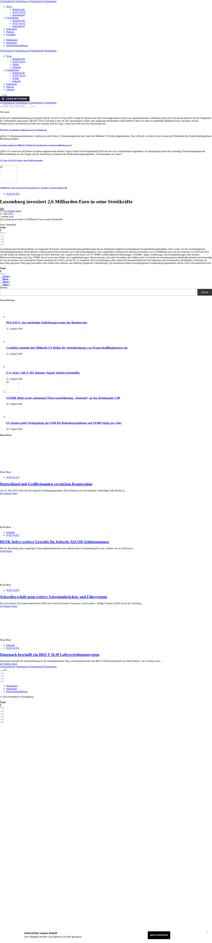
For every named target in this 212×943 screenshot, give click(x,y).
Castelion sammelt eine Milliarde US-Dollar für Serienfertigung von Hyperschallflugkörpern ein (36, 145)
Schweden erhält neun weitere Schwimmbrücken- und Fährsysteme (53, 597)
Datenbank (11, 29)
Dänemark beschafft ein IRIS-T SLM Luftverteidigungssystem (49, 655)
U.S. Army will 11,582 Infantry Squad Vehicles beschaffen (21, 160)
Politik (15, 64)
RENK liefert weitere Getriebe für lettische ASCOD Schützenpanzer (54, 542)
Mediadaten (12, 40)
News (9, 6)
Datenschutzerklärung (17, 45)
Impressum (11, 42)
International (18, 15)
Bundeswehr (18, 9)
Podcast (10, 31)
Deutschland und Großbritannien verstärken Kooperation (46, 484)
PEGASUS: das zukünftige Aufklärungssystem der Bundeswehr (23, 130)
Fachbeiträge (12, 17)
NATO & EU (19, 12)
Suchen (3, 287)
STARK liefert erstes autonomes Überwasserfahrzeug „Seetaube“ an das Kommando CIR (33, 188)
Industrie (16, 67)
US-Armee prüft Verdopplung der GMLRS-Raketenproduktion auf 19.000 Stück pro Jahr (64, 423)
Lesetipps (11, 34)
